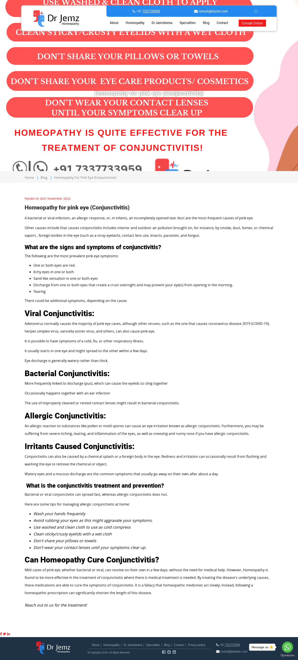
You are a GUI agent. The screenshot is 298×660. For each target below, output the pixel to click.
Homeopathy (135, 23)
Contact (179, 645)
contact (222, 23)
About (114, 23)
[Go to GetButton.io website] (288, 655)
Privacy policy (196, 645)
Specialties (188, 23)
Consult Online (252, 23)
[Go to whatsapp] (287, 647)
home (29, 177)
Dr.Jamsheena (162, 23)
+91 (147, 11)
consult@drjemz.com (213, 11)
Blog (206, 23)
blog (44, 177)
